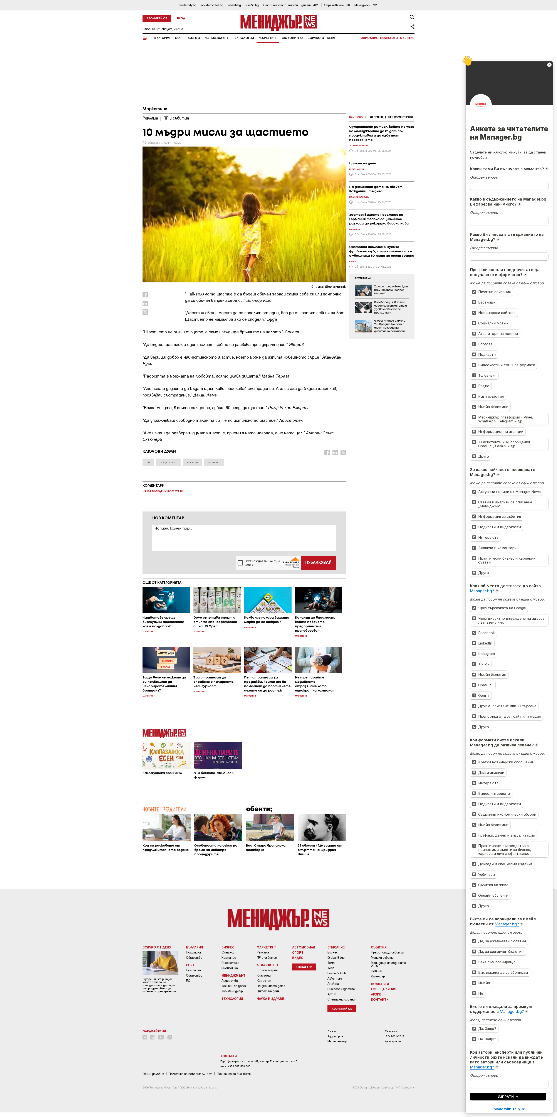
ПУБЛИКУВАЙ (318, 562)
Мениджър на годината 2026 (388, 964)
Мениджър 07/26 (366, 5)
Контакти (380, 999)
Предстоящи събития (387, 952)
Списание (369, 38)
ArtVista (333, 983)
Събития (407, 38)
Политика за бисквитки (234, 1073)
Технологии (243, 38)
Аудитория (335, 1036)
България (162, 38)
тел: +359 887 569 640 (235, 1066)
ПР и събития (267, 957)
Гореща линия (383, 988)
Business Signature (341, 988)
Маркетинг (268, 38)
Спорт (298, 952)
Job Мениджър (232, 991)
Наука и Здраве (270, 998)
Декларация (393, 1041)
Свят (179, 38)
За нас (332, 1031)
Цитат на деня (268, 991)
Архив (331, 994)
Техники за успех (234, 985)
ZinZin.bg (252, 5)
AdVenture (334, 978)
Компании (228, 957)
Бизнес (194, 38)
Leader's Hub (336, 973)
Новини (376, 971)
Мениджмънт (216, 38)
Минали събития (383, 957)
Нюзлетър (304, 967)
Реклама (263, 952)
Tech (330, 968)
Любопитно (292, 38)
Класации (264, 975)
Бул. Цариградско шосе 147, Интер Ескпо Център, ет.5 (258, 1061)
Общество (194, 957)
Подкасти (389, 38)
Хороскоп (264, 980)
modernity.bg (187, 5)
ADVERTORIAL (363, 278)
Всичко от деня (321, 38)
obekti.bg (234, 5)
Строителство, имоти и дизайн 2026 (291, 5)
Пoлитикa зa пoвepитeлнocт (190, 1073)
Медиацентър (337, 1041)
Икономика (229, 968)
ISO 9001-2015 (394, 1036)
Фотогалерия (267, 970)
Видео (298, 957)
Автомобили (303, 947)
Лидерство (229, 980)
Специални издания (341, 999)
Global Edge (336, 957)
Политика (193, 952)
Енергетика (230, 962)
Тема (331, 962)
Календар (378, 976)
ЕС (188, 980)
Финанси (228, 952)
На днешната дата (271, 985)
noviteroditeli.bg (212, 5)
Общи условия (153, 1073)
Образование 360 (337, 5)
